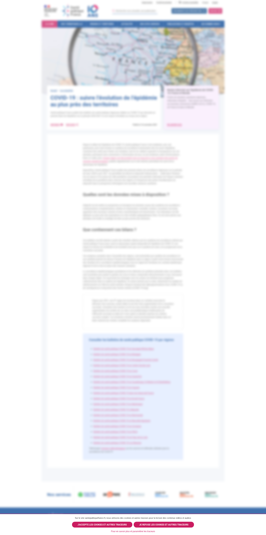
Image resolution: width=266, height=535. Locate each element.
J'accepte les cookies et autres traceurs (102, 524)
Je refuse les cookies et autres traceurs (163, 524)
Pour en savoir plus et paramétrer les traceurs (133, 531)
